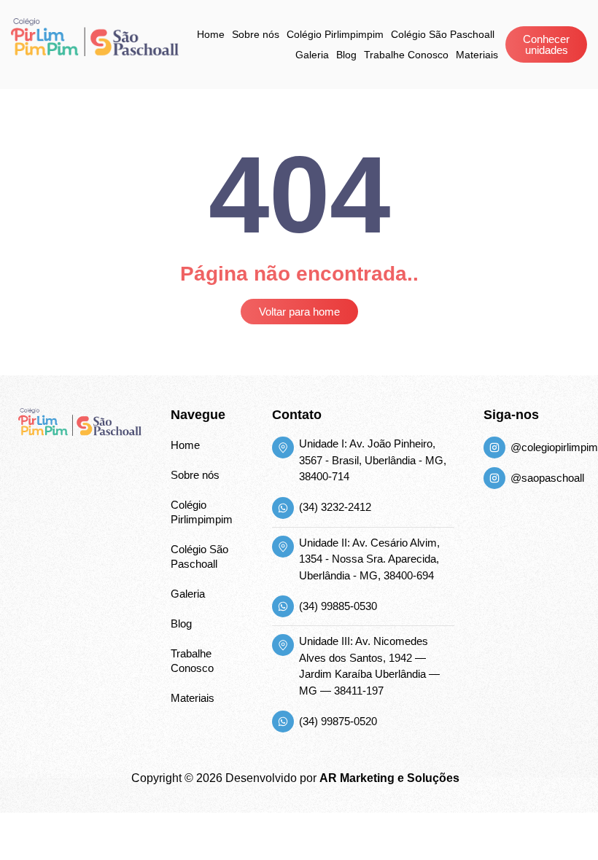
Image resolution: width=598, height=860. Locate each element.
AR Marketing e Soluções (389, 778)
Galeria (312, 54)
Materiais (477, 54)
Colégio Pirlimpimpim (335, 34)
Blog (346, 54)
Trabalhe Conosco (406, 54)
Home (211, 34)
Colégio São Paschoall (442, 34)
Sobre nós (255, 34)
